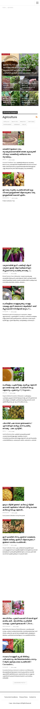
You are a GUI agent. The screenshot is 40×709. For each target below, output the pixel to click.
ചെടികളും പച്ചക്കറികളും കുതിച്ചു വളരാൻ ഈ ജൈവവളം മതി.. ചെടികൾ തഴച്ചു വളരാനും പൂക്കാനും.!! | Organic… (20, 387)
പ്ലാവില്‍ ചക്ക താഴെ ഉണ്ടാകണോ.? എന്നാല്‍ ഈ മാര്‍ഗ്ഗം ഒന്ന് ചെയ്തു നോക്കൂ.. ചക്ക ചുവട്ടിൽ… (17, 426)
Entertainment (7, 124)
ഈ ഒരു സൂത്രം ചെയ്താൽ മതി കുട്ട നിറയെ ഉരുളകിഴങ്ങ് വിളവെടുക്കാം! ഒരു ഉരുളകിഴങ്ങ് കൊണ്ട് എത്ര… (19, 192)
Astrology (6, 121)
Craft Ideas (31, 121)
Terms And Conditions (11, 697)
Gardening (17, 124)
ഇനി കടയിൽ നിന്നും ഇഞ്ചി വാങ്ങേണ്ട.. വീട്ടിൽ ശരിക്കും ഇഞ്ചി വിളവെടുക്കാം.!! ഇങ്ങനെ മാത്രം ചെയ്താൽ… (19, 539)
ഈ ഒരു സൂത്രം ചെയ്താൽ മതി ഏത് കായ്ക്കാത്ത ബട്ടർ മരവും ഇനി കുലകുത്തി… (29, 102)
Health (24, 124)
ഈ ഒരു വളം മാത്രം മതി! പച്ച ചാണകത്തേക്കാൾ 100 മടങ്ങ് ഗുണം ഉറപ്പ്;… (29, 87)
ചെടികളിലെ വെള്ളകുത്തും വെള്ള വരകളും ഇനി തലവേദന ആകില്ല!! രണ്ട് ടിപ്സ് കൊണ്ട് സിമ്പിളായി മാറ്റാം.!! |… (19, 306)
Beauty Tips (15, 121)
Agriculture (5, 54)
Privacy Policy (23, 697)
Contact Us (32, 697)
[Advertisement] (20, 30)
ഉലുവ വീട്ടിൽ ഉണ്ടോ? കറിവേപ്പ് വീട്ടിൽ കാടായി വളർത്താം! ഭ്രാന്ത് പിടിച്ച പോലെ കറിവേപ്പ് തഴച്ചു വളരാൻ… (20, 507)
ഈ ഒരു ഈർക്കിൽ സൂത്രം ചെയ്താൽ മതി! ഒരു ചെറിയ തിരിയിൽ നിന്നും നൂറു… (10, 102)
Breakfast (23, 121)
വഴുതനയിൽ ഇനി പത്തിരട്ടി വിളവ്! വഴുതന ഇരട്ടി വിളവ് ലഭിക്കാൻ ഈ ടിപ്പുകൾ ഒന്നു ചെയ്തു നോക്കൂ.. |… (17, 268)
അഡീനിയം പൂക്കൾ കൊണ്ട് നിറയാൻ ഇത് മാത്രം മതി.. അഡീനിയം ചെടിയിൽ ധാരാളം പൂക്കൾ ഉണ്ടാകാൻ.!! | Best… (20, 621)
